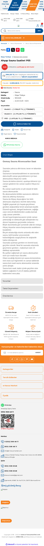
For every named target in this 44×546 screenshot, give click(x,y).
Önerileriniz (8, 296)
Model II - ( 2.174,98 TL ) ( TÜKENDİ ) (20, 114)
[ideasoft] (10, 544)
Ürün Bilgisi (8, 155)
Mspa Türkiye (20, 95)
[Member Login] (37, 25)
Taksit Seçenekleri (10, 288)
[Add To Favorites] (20, 134)
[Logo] (19, 26)
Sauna (17, 92)
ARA (39, 31)
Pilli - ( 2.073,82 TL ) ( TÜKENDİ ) (18, 118)
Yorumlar (6, 281)
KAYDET (38, 352)
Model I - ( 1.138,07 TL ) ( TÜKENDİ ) (19, 109)
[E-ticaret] (21, 544)
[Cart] (41, 25)
